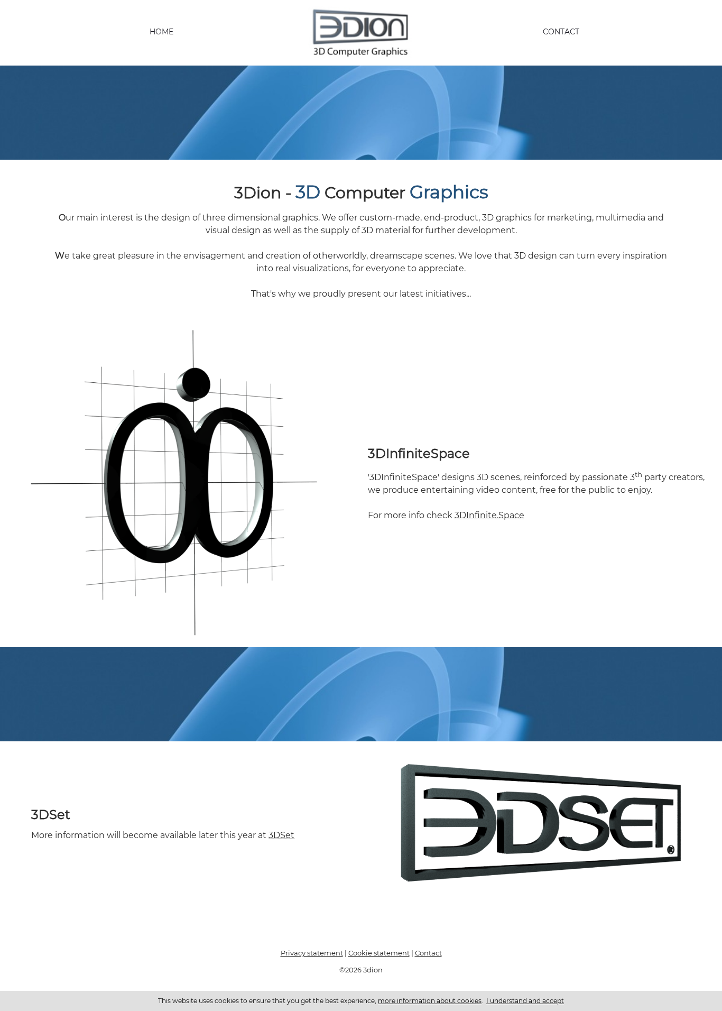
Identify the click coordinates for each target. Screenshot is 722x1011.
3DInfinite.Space (489, 515)
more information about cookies (430, 1001)
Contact (561, 31)
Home (161, 31)
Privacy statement (312, 953)
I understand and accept (525, 1001)
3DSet (281, 835)
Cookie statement (379, 953)
